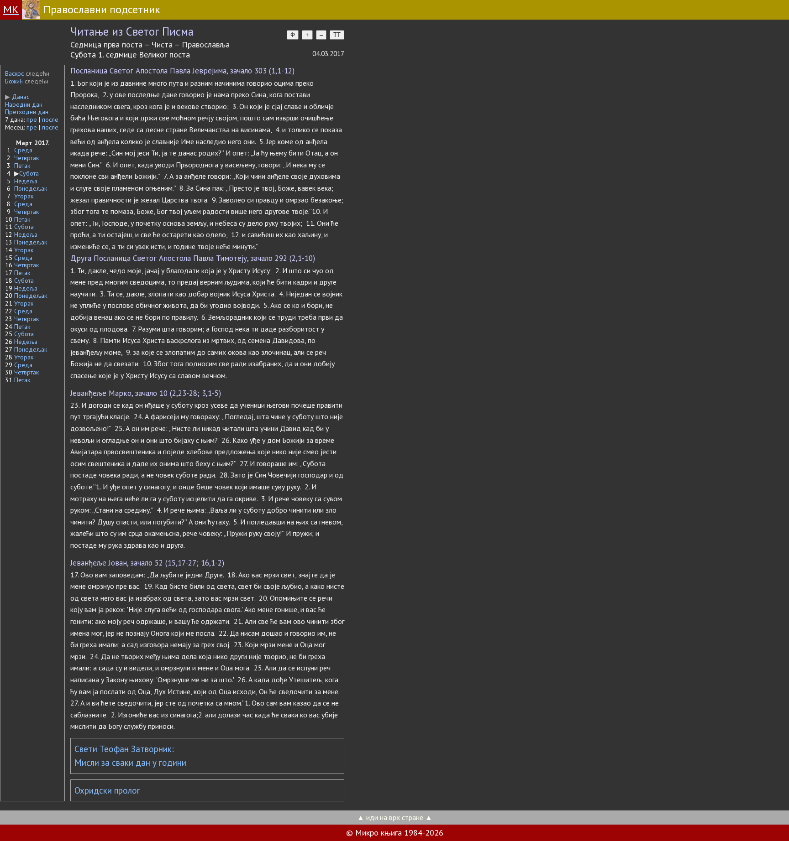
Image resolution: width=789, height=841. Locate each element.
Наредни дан (23, 104)
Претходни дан (26, 112)
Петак (22, 165)
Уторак (23, 196)
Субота (29, 173)
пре (31, 119)
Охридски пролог (107, 790)
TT (337, 34)
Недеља (25, 181)
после (50, 119)
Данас (17, 97)
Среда (23, 150)
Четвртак (26, 158)
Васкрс (14, 73)
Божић (14, 81)
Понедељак (30, 188)
